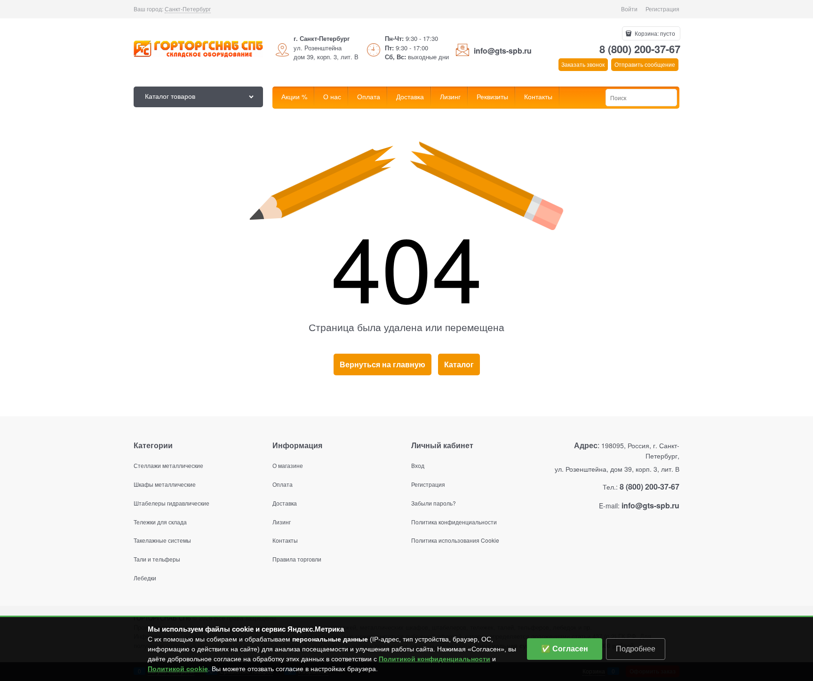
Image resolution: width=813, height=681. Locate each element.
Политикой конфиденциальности (434, 659)
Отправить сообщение (644, 64)
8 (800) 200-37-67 (639, 48)
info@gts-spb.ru (503, 50)
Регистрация (662, 9)
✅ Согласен (564, 649)
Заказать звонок (583, 64)
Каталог (459, 364)
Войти (629, 9)
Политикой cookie (178, 669)
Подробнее (635, 649)
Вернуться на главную (382, 364)
